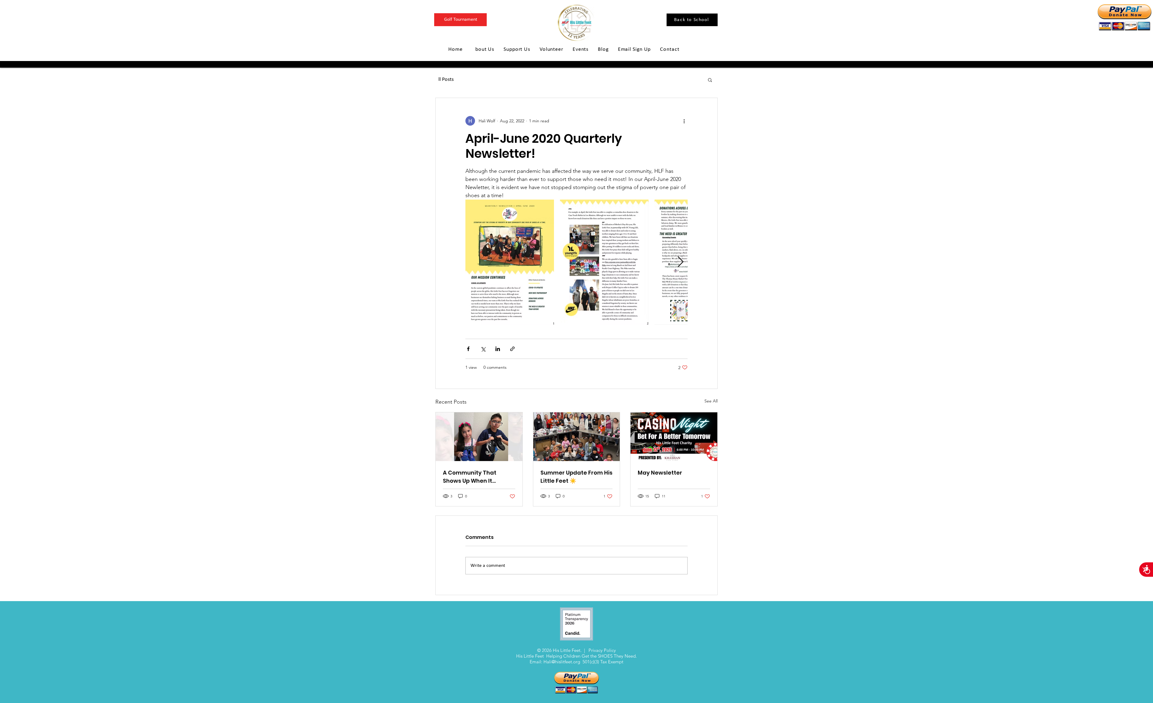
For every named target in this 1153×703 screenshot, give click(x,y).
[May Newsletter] (674, 436)
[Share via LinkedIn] (498, 349)
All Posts (444, 79)
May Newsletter (660, 472)
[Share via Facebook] (468, 349)
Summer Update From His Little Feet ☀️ (576, 476)
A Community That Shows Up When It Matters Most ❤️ (469, 477)
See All (711, 401)
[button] (710, 79)
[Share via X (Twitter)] (483, 349)
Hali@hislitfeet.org (561, 662)
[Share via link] (512, 349)
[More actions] (684, 120)
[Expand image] (509, 262)
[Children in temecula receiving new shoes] (576, 436)
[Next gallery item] (680, 262)
